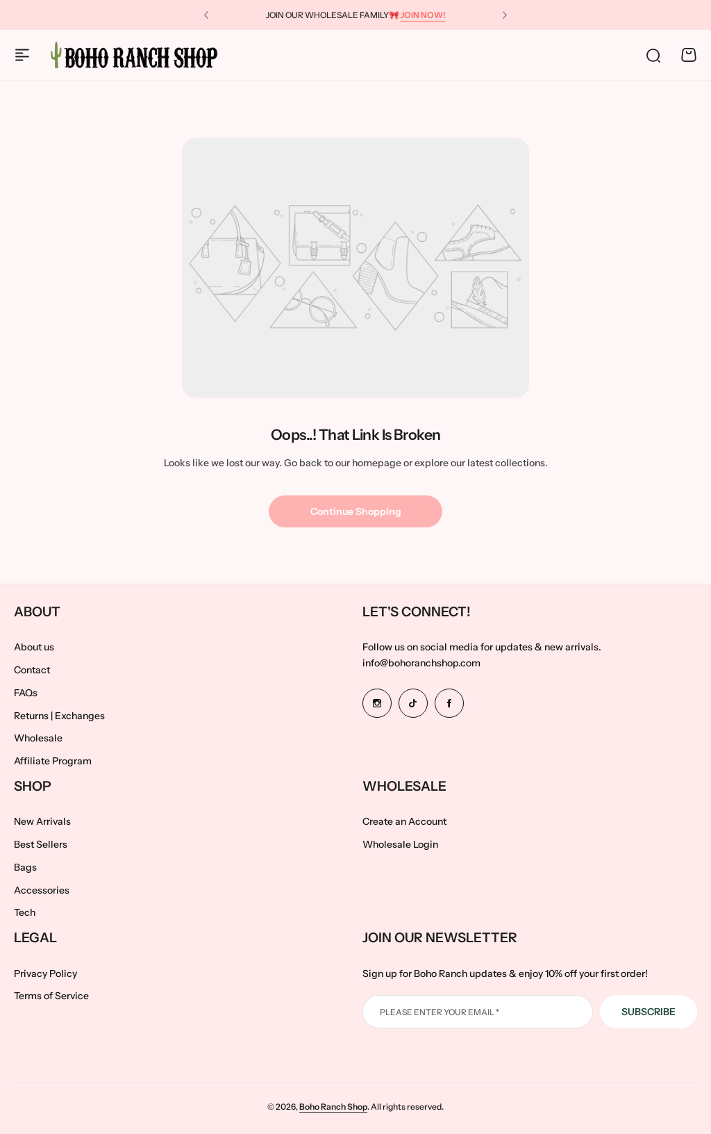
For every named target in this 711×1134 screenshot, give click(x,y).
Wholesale (38, 738)
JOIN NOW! (423, 15)
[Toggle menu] (22, 55)
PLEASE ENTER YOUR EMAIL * (439, 1012)
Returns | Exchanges (59, 715)
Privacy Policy (45, 973)
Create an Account (404, 821)
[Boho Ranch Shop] (135, 54)
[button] (206, 15)
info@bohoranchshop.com (421, 663)
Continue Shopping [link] (355, 511)
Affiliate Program (53, 761)
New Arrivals (42, 821)
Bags (25, 867)
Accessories (41, 890)
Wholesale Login (400, 844)
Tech (24, 912)
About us (34, 647)
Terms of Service (51, 995)
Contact (32, 670)
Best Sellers (40, 844)
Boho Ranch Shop (333, 1106)
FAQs (25, 693)
